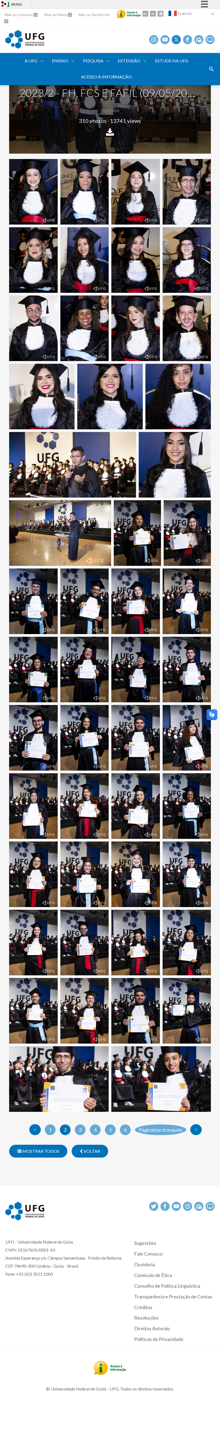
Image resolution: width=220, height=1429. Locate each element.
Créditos (143, 1307)
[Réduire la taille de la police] (153, 14)
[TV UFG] (210, 39)
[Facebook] (187, 39)
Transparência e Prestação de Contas (173, 1296)
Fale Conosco (148, 1254)
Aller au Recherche (94, 14)
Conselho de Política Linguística (167, 1286)
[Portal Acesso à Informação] (110, 1373)
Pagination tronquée (160, 1130)
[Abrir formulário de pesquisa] (211, 69)
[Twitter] (176, 39)
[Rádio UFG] (198, 39)
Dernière (196, 1129)
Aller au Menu (56, 14)
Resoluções (146, 1318)
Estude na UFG (171, 60)
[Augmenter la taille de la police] (145, 14)
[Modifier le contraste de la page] (160, 14)
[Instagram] (153, 39)
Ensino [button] (60, 60)
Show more (110, 110)
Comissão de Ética (153, 1275)
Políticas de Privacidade (159, 1339)
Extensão (129, 60)
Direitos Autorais (152, 1328)
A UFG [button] (31, 60)
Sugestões (145, 1243)
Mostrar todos (40, 1151)
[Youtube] (165, 39)
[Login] (4, 4)
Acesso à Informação (106, 76)
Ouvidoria (144, 1264)
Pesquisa (93, 60)
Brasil (17, 4)
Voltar (91, 1151)
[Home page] (24, 47)
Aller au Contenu (19, 14)
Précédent (35, 1129)
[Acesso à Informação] (129, 13)
